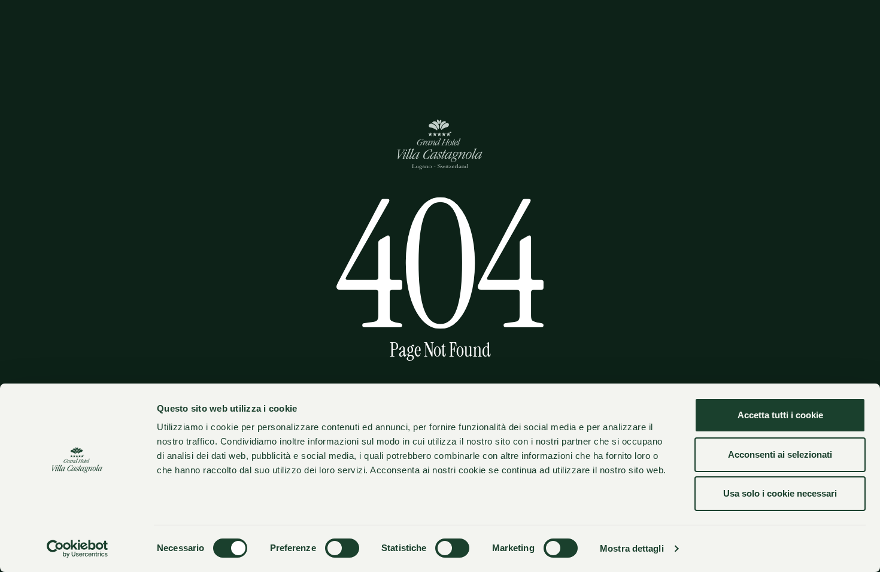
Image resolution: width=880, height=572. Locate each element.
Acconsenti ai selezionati (780, 454)
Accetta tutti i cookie (780, 415)
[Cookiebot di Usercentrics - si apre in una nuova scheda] (77, 549)
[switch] (342, 548)
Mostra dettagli (632, 548)
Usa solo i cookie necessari (780, 493)
